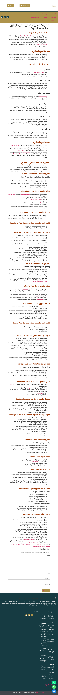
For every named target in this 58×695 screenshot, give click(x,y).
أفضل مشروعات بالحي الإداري (40, 544)
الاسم (49, 573)
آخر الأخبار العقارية (35, 17)
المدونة (45, 17)
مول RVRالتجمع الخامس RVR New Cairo (51, 624)
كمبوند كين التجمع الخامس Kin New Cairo (42, 625)
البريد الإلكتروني (46, 578)
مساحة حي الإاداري (45, 546)
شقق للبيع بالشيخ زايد (49, 685)
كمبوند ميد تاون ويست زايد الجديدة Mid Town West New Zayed (43, 633)
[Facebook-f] (8, 17)
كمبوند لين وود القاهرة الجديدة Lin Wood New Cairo (50, 642)
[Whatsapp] (54, 687)
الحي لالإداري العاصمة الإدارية (25, 544)
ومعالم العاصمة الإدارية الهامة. (39, 281)
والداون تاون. (39, 296)
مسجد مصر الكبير (43, 96)
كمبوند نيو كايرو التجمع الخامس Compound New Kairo (43, 642)
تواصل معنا (44, 20)
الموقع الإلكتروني (46, 584)
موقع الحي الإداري (36, 546)
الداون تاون (13, 384)
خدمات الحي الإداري (13, 544)
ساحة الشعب (39, 299)
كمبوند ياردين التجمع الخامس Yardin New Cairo (50, 617)
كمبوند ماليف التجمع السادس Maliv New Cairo (50, 650)
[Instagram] (5, 17)
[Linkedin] (2, 17)
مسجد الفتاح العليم (36, 199)
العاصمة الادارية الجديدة (26, 36)
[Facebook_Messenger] (54, 691)
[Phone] (54, 682)
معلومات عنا (53, 20)
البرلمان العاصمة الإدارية (39, 73)
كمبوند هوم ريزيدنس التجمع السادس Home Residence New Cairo (50, 633)
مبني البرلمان (11, 194)
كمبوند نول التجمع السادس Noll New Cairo (42, 650)
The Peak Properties (29, 539)
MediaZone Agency (40, 692)
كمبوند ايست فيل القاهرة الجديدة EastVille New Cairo (43, 678)
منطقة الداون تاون (25, 194)
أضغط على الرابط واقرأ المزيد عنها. (29, 543)
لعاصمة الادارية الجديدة (41, 44)
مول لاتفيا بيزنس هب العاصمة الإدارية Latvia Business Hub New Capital (50, 668)
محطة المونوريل (39, 203)
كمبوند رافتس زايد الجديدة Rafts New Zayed (43, 668)
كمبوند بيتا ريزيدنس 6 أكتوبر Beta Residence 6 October (51, 678)
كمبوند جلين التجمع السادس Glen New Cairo (50, 658)
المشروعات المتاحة (45, 14)
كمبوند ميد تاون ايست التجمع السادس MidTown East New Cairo (42, 658)
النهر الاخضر (20, 150)
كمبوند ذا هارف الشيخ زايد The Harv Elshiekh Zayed (42, 617)
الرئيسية (54, 14)
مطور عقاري (53, 17)
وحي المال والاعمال (18, 154)
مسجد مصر (25, 289)
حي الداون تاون (15, 145)
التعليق (48, 555)
